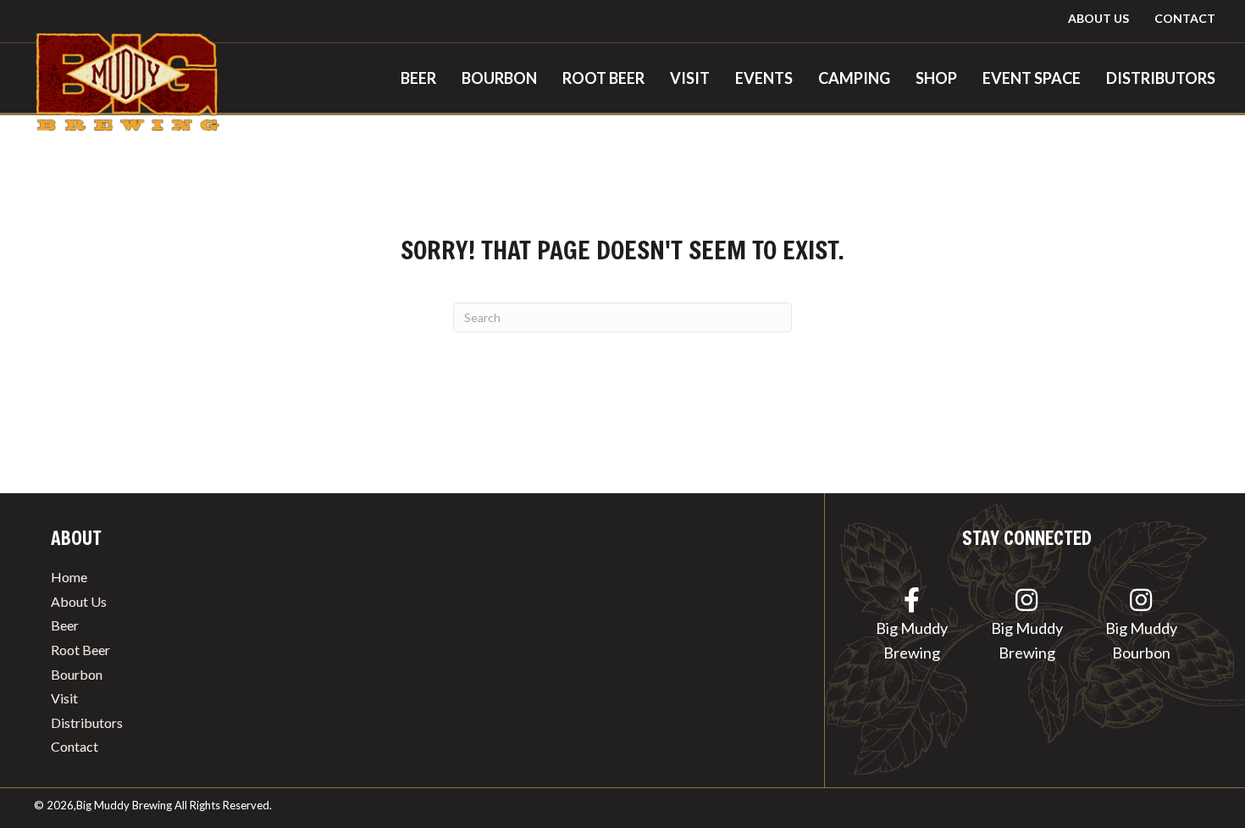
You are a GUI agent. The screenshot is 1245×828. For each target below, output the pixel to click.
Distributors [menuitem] (87, 722)
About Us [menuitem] (79, 601)
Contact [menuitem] (74, 746)
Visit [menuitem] (64, 698)
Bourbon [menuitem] (76, 674)
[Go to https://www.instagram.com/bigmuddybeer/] (1027, 628)
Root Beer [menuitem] (80, 650)
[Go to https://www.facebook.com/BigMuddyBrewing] (912, 628)
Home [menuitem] (69, 577)
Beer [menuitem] (65, 625)
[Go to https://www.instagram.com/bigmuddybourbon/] (1141, 628)
